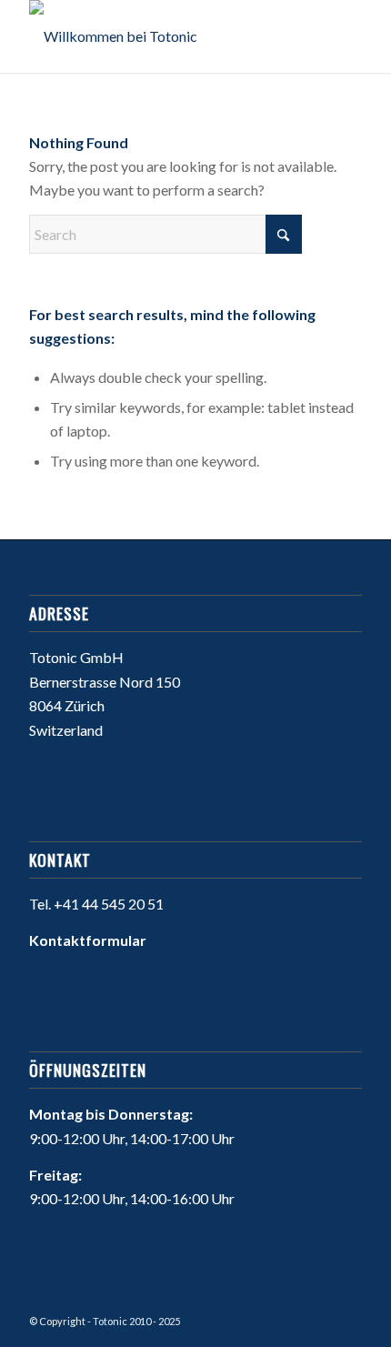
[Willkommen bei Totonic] (162, 36)
